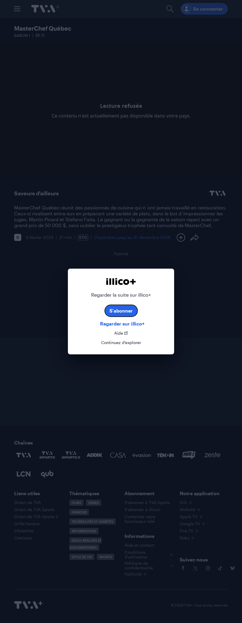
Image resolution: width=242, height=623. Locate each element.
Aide (118, 333)
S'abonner (121, 310)
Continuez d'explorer (121, 342)
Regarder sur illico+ (122, 323)
